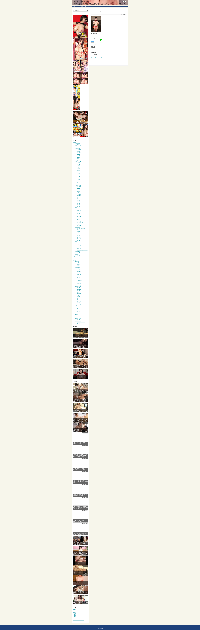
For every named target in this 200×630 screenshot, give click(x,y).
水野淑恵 (78, 174)
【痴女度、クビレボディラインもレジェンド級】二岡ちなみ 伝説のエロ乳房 (80, 411)
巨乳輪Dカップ (78, 143)
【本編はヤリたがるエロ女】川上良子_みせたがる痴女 (80, 563)
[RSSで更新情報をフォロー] (125, 1)
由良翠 (78, 158)
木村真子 (78, 197)
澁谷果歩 (78, 319)
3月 (75, 610)
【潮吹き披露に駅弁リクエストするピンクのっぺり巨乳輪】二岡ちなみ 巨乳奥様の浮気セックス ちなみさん (80, 400)
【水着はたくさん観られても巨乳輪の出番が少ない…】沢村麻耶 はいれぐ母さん (80, 592)
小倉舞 (78, 308)
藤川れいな (79, 144)
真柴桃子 (78, 204)
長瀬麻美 (78, 302)
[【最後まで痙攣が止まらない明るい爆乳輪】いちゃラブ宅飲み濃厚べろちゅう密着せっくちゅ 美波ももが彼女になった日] (80, 333)
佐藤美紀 (78, 269)
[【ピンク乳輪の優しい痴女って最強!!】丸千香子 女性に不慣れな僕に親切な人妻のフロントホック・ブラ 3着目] (80, 363)
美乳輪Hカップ (78, 286)
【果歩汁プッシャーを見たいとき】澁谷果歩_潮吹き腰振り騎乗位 (80, 495)
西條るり (78, 252)
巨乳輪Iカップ (77, 207)
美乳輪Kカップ (78, 318)
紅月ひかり (79, 179)
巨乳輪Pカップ (78, 254)
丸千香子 (78, 268)
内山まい (78, 229)
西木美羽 (78, 224)
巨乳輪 (79, 6)
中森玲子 (78, 188)
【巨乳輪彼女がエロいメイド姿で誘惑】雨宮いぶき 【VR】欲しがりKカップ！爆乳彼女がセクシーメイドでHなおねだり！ (80, 377)
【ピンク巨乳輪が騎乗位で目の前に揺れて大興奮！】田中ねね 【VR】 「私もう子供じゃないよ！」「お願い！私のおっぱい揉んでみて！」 (80, 583)
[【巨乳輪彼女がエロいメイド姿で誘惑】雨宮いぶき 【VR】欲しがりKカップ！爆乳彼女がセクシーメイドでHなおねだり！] (80, 374)
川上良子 (78, 191)
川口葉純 (78, 170)
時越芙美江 (79, 194)
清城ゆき (78, 264)
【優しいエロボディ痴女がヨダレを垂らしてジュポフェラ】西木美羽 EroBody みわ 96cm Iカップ (80, 543)
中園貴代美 (79, 208)
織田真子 (78, 277)
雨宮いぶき (79, 248)
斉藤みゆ (78, 295)
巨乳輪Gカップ (78, 161)
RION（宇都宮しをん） (81, 228)
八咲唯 (78, 262)
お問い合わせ (87, 6)
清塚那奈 (78, 203)
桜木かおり (79, 155)
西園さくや (79, 301)
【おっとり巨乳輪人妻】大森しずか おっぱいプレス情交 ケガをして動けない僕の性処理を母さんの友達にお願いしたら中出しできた (80, 573)
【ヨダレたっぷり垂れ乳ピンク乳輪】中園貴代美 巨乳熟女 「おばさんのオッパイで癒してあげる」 (80, 602)
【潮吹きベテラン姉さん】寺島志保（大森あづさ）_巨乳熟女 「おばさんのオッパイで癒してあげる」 (80, 553)
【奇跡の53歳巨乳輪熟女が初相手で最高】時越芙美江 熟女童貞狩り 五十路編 (80, 391)
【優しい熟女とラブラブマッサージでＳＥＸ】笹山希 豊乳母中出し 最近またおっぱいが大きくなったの (80, 507)
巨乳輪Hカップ (78, 185)
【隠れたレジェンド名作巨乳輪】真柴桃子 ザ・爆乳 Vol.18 (80, 443)
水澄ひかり (79, 201)
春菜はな (78, 247)
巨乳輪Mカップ (78, 251)
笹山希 (78, 160)
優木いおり (79, 255)
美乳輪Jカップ (77, 314)
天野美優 (78, 272)
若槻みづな (79, 299)
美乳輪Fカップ (78, 261)
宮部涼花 (78, 168)
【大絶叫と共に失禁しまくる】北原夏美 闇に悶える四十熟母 (80, 521)
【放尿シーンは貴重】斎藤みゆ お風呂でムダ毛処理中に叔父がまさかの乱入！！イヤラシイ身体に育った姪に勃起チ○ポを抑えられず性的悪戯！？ (80, 420)
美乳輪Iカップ (77, 305)
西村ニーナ (79, 225)
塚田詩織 (78, 231)
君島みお (78, 151)
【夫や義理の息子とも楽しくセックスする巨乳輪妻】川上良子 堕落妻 (80, 469)
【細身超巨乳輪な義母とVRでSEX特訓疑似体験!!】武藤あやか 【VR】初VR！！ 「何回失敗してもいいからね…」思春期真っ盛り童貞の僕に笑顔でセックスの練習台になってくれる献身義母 (80, 358)
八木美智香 (79, 289)
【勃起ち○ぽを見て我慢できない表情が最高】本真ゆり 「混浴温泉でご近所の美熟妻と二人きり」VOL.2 (80, 455)
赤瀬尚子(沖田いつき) (81, 280)
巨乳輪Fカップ (78, 148)
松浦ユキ (78, 171)
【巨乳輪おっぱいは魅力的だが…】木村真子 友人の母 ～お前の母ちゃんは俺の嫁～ (80, 481)
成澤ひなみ (79, 293)
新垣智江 (78, 192)
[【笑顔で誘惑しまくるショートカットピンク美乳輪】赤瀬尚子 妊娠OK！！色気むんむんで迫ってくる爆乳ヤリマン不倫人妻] (80, 343)
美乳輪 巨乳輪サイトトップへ (96, 57)
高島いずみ (79, 283)
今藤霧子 (78, 162)
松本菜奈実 (79, 216)
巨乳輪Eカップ (78, 145)
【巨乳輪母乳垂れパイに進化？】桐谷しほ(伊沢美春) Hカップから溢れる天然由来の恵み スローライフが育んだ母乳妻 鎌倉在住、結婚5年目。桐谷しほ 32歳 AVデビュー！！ (80, 430)
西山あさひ (79, 182)
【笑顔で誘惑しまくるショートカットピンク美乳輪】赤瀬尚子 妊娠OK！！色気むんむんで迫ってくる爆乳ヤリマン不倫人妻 (80, 347)
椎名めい (78, 198)
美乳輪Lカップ (78, 321)
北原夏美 (78, 165)
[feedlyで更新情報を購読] (123, 1)
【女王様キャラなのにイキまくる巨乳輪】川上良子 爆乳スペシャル (80, 534)
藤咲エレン (79, 311)
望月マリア (79, 195)
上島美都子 (79, 186)
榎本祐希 (78, 235)
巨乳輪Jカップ (77, 227)
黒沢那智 (78, 240)
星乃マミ (78, 232)
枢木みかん (79, 152)
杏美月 (78, 234)
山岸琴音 (78, 290)
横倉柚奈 (78, 200)
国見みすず (79, 271)
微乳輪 (74, 256)
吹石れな (78, 167)
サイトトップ (75, 6)
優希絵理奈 (79, 210)
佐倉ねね (78, 287)
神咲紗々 (78, 219)
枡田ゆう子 (79, 274)
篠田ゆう (78, 265)
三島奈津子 (79, 306)
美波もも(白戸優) (80, 222)
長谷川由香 (79, 304)
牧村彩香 (78, 176)
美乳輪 (82, 6)
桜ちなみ (78, 173)
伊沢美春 (78, 164)
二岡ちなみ (79, 149)
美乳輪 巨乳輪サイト (81, 1)
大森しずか (79, 245)
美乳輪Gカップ (78, 267)
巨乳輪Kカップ (78, 241)
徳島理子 (78, 292)
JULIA (78, 315)
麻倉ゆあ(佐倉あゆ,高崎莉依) (82, 250)
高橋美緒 (78, 206)
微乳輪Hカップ (78, 257)
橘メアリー (79, 298)
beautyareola (124, 49)
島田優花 (78, 189)
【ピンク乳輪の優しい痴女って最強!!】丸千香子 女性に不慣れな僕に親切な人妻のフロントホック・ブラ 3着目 (80, 367)
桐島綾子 (78, 154)
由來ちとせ (79, 237)
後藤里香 (78, 213)
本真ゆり (78, 296)
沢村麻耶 (78, 157)
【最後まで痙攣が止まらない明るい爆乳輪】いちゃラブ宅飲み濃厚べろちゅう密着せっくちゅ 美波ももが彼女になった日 (80, 337)
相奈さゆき (79, 238)
